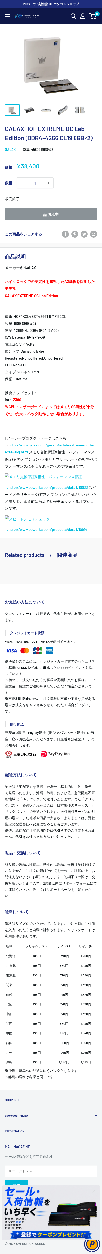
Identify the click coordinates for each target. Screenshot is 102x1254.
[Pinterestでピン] (74, 234)
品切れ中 (51, 214)
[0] (93, 16)
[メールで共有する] (93, 234)
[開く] (73, 16)
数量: (9, 183)
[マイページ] (82, 16)
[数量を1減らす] (22, 183)
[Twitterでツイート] (84, 234)
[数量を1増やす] (48, 183)
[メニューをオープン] (7, 16)
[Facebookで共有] (65, 234)
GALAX (10, 149)
